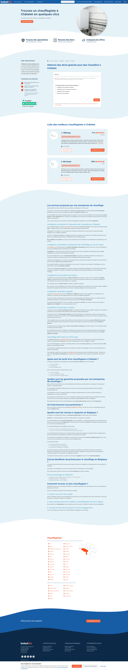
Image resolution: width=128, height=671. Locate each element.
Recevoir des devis (27, 21)
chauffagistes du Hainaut (76, 407)
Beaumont (67, 543)
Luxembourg (68, 596)
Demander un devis (97, 150)
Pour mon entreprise (91, 648)
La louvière (52, 564)
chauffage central (72, 352)
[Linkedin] (34, 656)
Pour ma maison (54, 61)
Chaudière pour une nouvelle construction (66, 89)
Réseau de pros (90, 651)
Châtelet (67, 551)
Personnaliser (103, 666)
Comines (52, 554)
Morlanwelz (67, 572)
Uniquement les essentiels (90, 666)
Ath (50, 543)
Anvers (51, 585)
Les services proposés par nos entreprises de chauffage (31, 68)
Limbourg (67, 593)
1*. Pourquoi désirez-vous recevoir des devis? (66, 85)
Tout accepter (76, 666)
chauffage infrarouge (66, 339)
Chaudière (61, 61)
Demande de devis (93, 621)
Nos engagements (98, 1)
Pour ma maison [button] (18, 1)
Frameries (67, 559)
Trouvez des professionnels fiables (84, 1)
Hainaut (67, 61)
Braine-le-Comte (69, 546)
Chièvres (52, 551)
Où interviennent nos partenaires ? (30, 73)
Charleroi (67, 549)
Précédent (58, 99)
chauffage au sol (52, 247)
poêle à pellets (57, 293)
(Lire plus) (100, 143)
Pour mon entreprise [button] (29, 1)
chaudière (68, 226)
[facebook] (22, 656)
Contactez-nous (46, 651)
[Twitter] (25, 656)
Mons (51, 572)
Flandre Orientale (69, 591)
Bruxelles (67, 588)
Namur (51, 598)
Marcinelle (52, 569)
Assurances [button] (39, 1)
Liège (51, 596)
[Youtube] (28, 656)
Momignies (67, 569)
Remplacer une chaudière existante (65, 87)
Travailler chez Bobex (70, 649)
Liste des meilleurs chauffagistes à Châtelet (31, 66)
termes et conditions (83, 103)
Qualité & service (47, 648)
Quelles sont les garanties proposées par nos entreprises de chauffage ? (31, 71)
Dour (51, 556)
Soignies (52, 579)
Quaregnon (67, 574)
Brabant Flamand (69, 585)
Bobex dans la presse (48, 649)
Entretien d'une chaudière (63, 93)
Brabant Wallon (53, 588)
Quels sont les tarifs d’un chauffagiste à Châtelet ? (31, 69)
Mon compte (118, 1)
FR (125, 1)
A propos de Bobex (47, 646)
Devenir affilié (68, 648)
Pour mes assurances (92, 649)
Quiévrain (52, 577)
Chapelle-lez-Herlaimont (55, 549)
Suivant (97, 99)
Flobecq (51, 559)
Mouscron (52, 574)
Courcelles (67, 554)
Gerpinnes (52, 561)
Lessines (52, 567)
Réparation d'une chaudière (63, 91)
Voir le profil (66, 150)
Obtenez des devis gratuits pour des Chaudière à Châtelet (31, 64)
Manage (67, 567)
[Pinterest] (31, 656)
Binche (51, 546)
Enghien (67, 556)
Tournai (66, 579)
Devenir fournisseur (108, 1)
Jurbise (66, 561)
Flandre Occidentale (54, 591)
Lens (66, 564)
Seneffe (67, 577)
